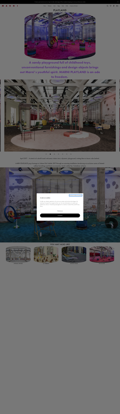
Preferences (60, 211)
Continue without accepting (75, 195)
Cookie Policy (71, 204)
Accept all (60, 215)
